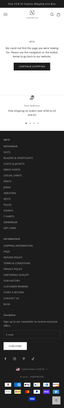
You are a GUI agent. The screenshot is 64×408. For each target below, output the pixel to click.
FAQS (7, 251)
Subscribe (15, 346)
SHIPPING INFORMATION (18, 245)
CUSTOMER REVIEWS (16, 286)
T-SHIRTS (9, 216)
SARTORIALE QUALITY (16, 274)
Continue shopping (32, 66)
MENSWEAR (11, 146)
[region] (32, 106)
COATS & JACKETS (14, 163)
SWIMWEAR (10, 222)
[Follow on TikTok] (33, 359)
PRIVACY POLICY (13, 269)
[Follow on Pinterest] (24, 359)
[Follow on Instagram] (14, 359)
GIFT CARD (10, 228)
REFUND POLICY (13, 257)
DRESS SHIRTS (12, 169)
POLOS (8, 204)
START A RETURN (14, 292)
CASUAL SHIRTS (13, 175)
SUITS (7, 152)
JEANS (7, 187)
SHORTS (8, 210)
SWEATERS (10, 193)
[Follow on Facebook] (5, 359)
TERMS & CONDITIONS (17, 263)
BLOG (7, 304)
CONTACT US (11, 298)
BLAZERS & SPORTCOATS (18, 158)
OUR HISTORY (12, 280)
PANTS (7, 181)
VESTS (7, 199)
